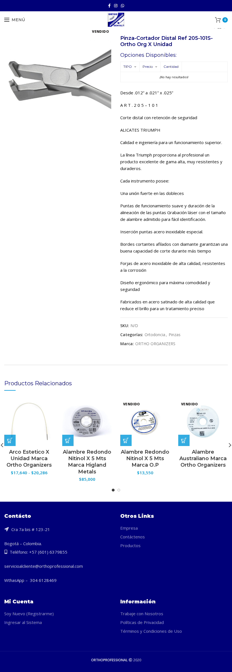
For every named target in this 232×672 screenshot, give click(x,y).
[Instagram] (115, 5)
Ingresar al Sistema (23, 622)
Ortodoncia (155, 334)
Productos (130, 545)
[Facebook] (109, 5)
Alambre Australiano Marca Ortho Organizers (203, 458)
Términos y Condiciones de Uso (151, 631)
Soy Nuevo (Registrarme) (29, 613)
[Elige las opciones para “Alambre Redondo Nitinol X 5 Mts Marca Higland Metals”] (68, 440)
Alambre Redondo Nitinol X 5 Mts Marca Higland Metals (87, 462)
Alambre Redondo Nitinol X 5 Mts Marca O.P (145, 458)
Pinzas (175, 334)
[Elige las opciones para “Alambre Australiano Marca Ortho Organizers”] (184, 440)
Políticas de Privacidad (142, 622)
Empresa (129, 528)
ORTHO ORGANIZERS (155, 344)
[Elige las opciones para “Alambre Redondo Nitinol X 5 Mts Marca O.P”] (126, 440)
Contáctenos (132, 537)
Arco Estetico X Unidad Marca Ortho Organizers (29, 458)
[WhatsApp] (122, 5)
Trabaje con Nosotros (141, 613)
